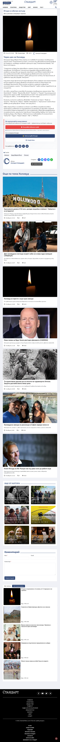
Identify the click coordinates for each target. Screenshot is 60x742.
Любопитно (30, 710)
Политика (30, 702)
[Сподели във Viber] (45, 159)
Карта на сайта (30, 738)
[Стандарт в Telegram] (23, 146)
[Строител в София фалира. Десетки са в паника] (12, 614)
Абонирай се (7, 3)
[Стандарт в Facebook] (16, 146)
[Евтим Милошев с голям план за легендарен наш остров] (16, 515)
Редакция (30, 730)
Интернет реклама (30, 732)
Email (32, 555)
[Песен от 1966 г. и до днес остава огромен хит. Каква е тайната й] (16, 495)
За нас (30, 725)
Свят (30, 714)
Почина (26, 155)
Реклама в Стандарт (30, 734)
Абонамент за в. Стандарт (30, 740)
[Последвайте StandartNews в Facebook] (3, 4)
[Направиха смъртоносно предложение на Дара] (12, 650)
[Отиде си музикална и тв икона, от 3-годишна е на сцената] (12, 596)
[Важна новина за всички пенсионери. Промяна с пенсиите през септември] (12, 632)
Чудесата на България (30, 708)
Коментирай (37, 164)
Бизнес (30, 712)
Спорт (30, 716)
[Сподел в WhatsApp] (51, 159)
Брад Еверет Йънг (16, 155)
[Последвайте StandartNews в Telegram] (9, 4)
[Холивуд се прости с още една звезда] (30, 281)
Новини (30, 700)
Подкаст (30, 706)
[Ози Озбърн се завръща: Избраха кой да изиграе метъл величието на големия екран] (16, 535)
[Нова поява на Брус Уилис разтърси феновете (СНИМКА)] (30, 323)
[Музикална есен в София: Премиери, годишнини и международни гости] (43, 535)
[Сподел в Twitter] (42, 159)
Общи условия (30, 728)
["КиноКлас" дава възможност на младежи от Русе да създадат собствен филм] (43, 515)
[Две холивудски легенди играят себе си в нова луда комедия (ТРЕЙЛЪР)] (30, 237)
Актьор (6, 155)
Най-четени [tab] (7, 586)
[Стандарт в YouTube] (19, 146)
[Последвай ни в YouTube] (42, 693)
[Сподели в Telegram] (48, 159)
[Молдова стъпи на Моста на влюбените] (43, 495)
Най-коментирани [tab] (18, 586)
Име (6, 555)
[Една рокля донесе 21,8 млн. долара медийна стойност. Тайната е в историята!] (30, 192)
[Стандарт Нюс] (11, 693)
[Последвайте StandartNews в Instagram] (5, 4)
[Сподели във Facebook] (39, 159)
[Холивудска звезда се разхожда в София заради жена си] (30, 408)
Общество (30, 704)
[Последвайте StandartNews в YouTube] (7, 4)
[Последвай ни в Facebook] (38, 693)
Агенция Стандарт (41, 53)
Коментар (7, 561)
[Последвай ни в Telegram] (50, 693)
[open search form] (56, 7)
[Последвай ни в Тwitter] (46, 693)
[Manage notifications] (56, 738)
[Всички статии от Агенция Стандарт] (7, 161)
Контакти (30, 736)
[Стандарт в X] (27, 146)
